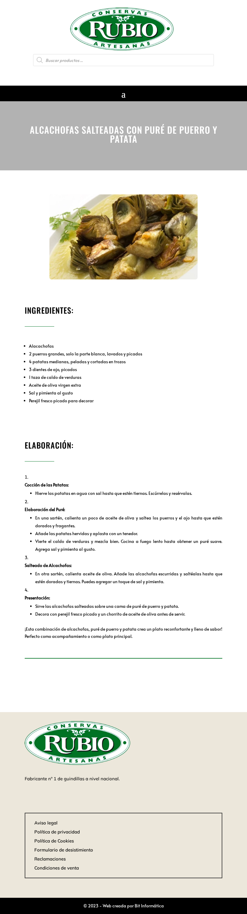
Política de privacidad (57, 832)
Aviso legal (46, 823)
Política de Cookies (54, 841)
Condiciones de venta (56, 868)
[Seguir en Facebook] (123, 74)
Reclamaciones (50, 859)
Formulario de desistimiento (63, 850)
